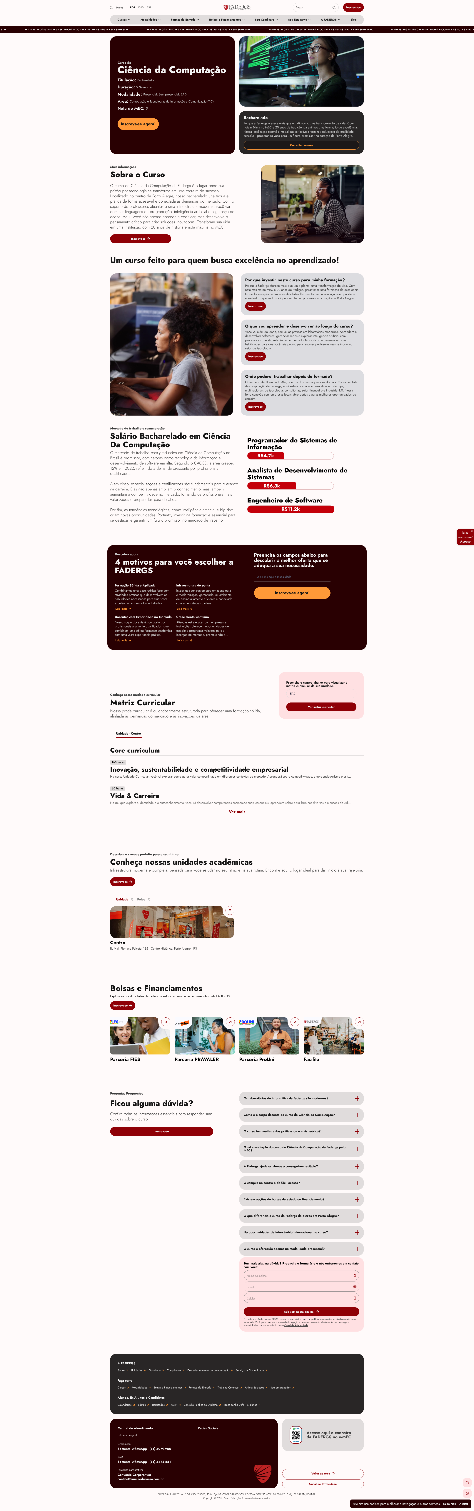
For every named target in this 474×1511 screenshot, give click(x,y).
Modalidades (149, 20)
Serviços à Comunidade (250, 1370)
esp (149, 7)
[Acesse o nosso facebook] (201, 1437)
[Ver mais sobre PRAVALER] (205, 1035)
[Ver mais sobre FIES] (140, 1035)
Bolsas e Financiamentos (225, 20)
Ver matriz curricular (321, 707)
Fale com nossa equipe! (299, 1312)
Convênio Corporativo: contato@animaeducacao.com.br (141, 1477)
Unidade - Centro (128, 733)
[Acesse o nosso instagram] (216, 1437)
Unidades (136, 1370)
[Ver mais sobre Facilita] (334, 1035)
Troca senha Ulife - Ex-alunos (240, 1405)
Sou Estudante (297, 20)
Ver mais (237, 812)
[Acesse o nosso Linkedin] (231, 1437)
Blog (353, 20)
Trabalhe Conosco (228, 1388)
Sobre (121, 1370)
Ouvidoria (155, 1370)
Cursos (122, 20)
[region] (237, 1039)
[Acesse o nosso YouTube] (260, 1437)
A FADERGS (329, 20)
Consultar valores (301, 145)
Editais (142, 1405)
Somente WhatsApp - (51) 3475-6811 (145, 1462)
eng (141, 7)
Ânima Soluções (254, 1388)
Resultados (158, 1405)
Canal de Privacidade (296, 1325)
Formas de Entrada (183, 20)
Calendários (124, 1405)
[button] (467, 1482)
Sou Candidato (264, 20)
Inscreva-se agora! (138, 124)
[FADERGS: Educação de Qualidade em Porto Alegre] (237, 7)
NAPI (174, 1405)
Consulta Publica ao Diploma (201, 1405)
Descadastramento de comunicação (208, 1370)
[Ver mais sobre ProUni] (269, 1035)
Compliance (174, 1370)
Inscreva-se (353, 7)
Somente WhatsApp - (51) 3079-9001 (145, 1449)
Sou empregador (280, 1388)
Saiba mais (449, 1504)
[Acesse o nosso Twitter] (246, 1437)
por (132, 7)
